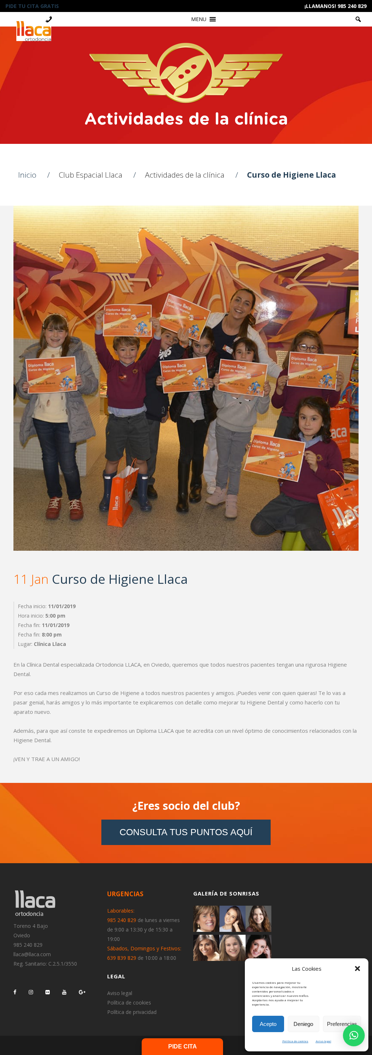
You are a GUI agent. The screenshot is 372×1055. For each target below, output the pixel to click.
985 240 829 (28, 944)
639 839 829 (121, 957)
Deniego (303, 1024)
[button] (357, 968)
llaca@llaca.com (32, 954)
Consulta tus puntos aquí (186, 832)
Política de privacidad (132, 1011)
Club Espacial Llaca (90, 175)
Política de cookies (295, 1041)
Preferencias (342, 1024)
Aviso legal (323, 1041)
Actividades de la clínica (185, 175)
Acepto (268, 1024)
